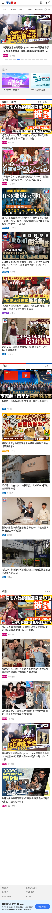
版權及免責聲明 (31, 888)
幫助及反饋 (30, 892)
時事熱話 (5, 228)
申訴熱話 (5, 451)
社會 (3, 354)
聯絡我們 (5, 888)
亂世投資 (49, 9)
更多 (46, 366)
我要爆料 (29, 896)
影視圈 (4, 142)
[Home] (11, 2)
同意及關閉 (42, 907)
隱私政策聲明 (6, 896)
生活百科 (6, 55)
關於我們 (5, 892)
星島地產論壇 (39, 9)
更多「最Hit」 (43, 102)
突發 (3, 493)
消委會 (30, 9)
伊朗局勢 (13, 9)
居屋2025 (22, 9)
